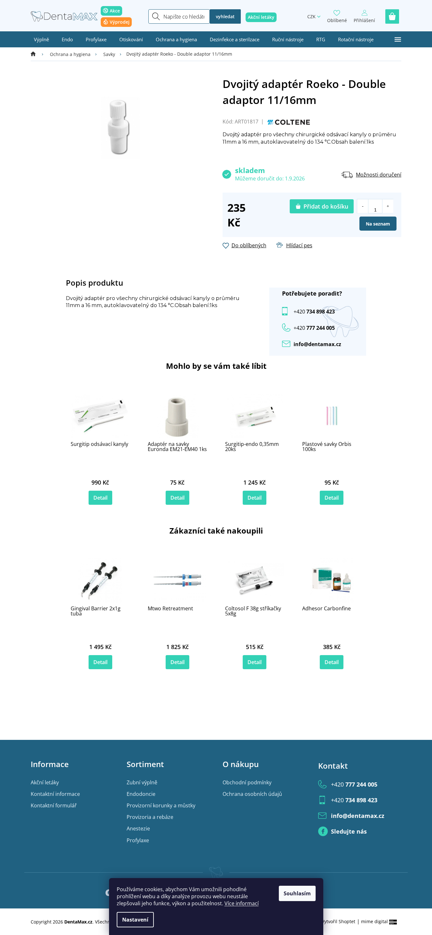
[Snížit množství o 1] (362, 206)
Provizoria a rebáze (150, 816)
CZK (311, 16)
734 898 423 (314, 311)
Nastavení (135, 919)
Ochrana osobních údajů (252, 793)
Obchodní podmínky (247, 782)
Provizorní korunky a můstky (161, 805)
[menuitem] (41, 39)
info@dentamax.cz (317, 344)
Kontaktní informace (55, 793)
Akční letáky (45, 782)
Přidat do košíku (325, 206)
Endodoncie (141, 793)
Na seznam (378, 224)
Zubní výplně (142, 782)
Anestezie (138, 828)
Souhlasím (297, 893)
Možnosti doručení (378, 174)
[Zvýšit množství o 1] (387, 206)
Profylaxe (138, 840)
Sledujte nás (349, 831)
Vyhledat (225, 16)
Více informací (241, 903)
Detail (100, 497)
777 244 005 (354, 784)
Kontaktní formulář (54, 805)
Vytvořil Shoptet (338, 921)
